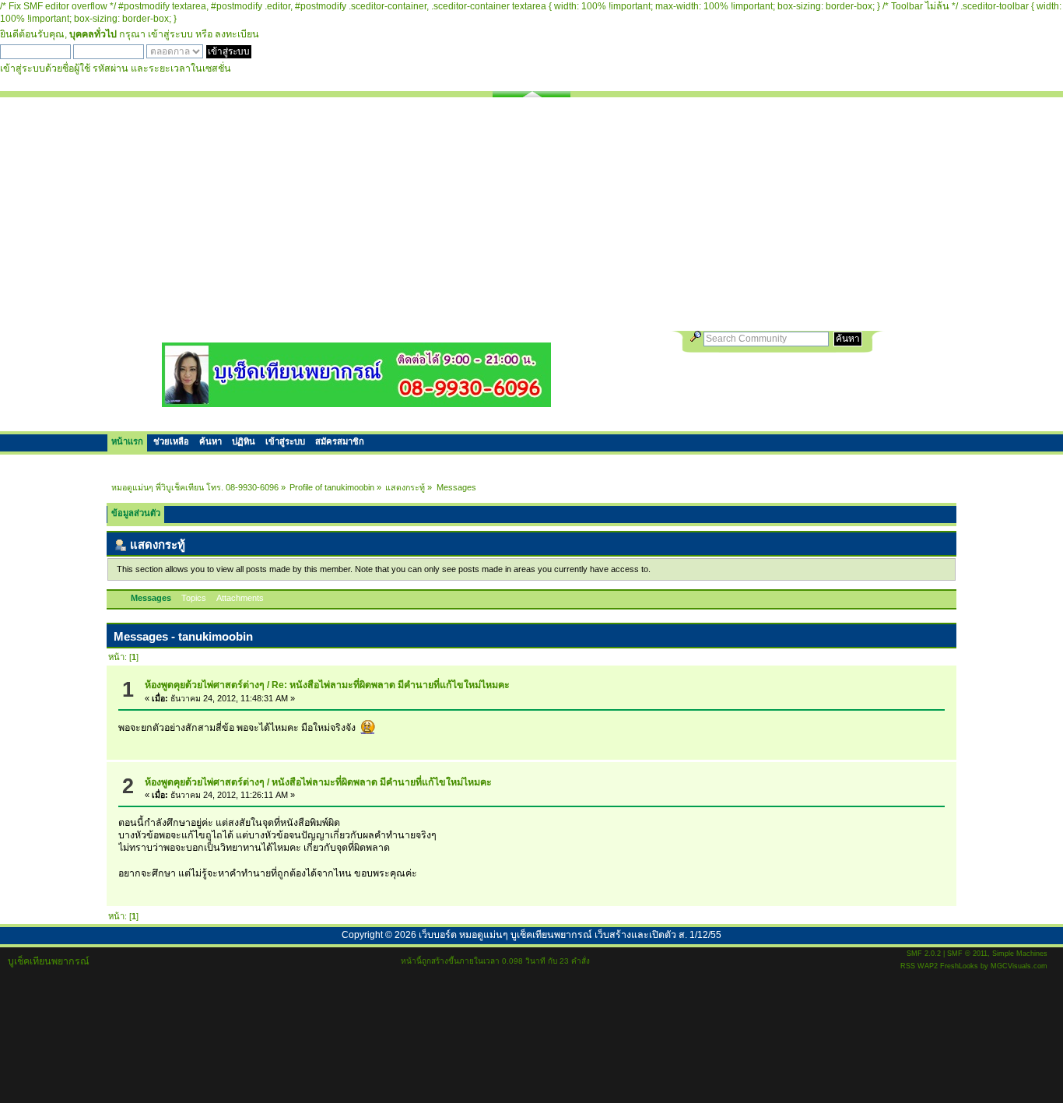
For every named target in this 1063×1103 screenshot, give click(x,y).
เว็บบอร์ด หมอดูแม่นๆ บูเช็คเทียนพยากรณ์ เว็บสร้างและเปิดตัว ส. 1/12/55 (570, 934)
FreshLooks (959, 966)
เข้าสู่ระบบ (170, 34)
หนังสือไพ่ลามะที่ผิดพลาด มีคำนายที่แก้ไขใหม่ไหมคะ (382, 782)
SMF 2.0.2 (924, 953)
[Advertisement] (531, 214)
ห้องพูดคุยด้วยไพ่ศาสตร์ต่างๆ (205, 685)
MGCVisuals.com (1019, 966)
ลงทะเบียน (237, 34)
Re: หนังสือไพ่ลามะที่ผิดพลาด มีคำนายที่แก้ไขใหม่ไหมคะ (391, 685)
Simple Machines (1019, 953)
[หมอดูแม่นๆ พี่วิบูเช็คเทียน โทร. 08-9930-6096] (356, 401)
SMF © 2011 (967, 953)
